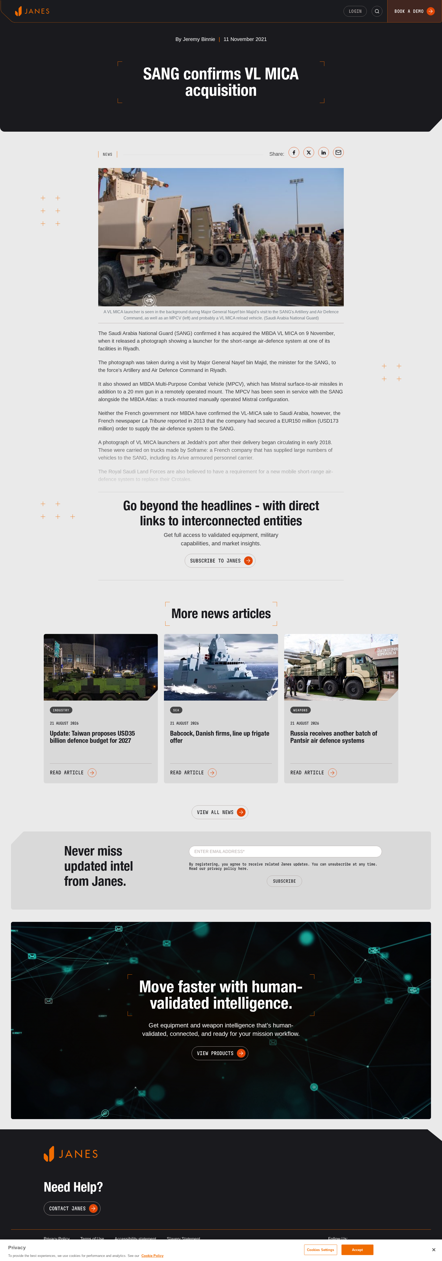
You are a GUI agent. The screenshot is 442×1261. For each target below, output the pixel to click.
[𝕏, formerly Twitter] (308, 152)
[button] (377, 11)
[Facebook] (294, 152)
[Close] (433, 1249)
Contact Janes (67, 1208)
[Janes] (32, 11)
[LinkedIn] (323, 152)
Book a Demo (409, 11)
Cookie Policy (152, 1256)
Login (355, 11)
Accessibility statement (135, 1239)
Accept (357, 1250)
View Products (215, 1053)
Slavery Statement (183, 1239)
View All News (215, 812)
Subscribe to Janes (215, 561)
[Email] (338, 152)
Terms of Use (92, 1239)
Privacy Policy (57, 1239)
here (242, 868)
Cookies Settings (320, 1250)
